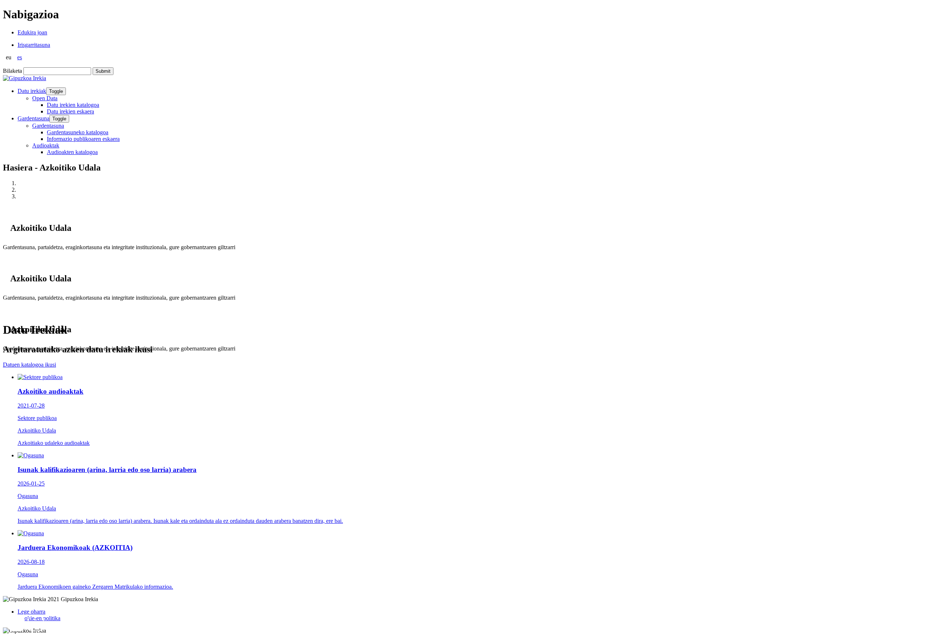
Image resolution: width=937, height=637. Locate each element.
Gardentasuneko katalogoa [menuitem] (77, 132)
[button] (16, 623)
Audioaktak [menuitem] (45, 145)
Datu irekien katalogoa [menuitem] (73, 105)
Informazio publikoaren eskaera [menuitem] (83, 139)
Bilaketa (12, 71)
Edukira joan (32, 32)
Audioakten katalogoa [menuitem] (72, 152)
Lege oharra (31, 611)
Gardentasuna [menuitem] (48, 126)
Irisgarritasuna (34, 45)
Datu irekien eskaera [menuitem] (70, 111)
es (19, 57)
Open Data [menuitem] (44, 98)
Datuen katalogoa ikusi (29, 364)
